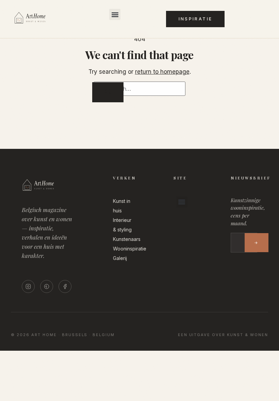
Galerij (120, 258)
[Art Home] (39, 23)
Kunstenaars (127, 239)
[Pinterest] (46, 286)
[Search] (108, 92)
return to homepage (162, 71)
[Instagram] (28, 286)
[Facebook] (65, 286)
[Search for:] (139, 89)
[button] (114, 14)
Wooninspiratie (129, 248)
